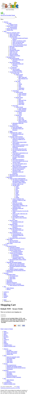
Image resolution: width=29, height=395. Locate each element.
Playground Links (14, 174)
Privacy (14, 387)
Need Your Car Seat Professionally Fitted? (17, 203)
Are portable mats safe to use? (19, 148)
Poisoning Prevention (15, 50)
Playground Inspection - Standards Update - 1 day (18, 257)
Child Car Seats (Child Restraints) (17, 178)
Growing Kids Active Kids (16, 71)
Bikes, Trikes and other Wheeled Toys (23, 78)
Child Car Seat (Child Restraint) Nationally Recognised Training (17, 264)
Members (4, 387)
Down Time (21, 89)
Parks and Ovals (22, 100)
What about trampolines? (18, 159)
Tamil (16, 193)
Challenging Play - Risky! (16, 132)
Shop (5, 286)
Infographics (9, 281)
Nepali (17, 192)
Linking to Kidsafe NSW (9, 346)
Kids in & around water (15, 242)
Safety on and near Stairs (18, 42)
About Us (6, 22)
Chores (20, 113)
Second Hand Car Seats (18, 216)
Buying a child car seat (17, 184)
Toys (19, 82)
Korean (17, 190)
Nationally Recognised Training (14, 262)
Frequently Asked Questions (16, 136)
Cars (19, 80)
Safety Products (10, 288)
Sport (19, 85)
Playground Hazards (14, 58)
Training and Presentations (16, 252)
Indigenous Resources (12, 282)
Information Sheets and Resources (18, 175)
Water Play (21, 101)
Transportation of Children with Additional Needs (19, 206)
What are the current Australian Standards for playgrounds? (19, 167)
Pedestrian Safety (14, 224)
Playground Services (11, 246)
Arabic (17, 186)
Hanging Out (18, 115)
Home (5, 299)
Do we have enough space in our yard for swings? (20, 161)
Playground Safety (11, 57)
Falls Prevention (13, 36)
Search (5, 297)
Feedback (6, 296)
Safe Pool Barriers (14, 240)
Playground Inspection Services (17, 248)
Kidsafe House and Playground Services (16, 270)
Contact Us (6, 291)
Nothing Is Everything (15, 55)
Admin (7, 387)
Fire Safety (12, 47)
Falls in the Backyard (17, 43)
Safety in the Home (14, 34)
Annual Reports (13, 27)
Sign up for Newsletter (6, 15)
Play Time (17, 81)
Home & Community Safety (13, 32)
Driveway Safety (13, 220)
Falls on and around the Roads (19, 44)
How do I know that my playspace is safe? (18, 169)
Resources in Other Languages (14, 284)
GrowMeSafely (13, 67)
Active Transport (22, 93)
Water (19, 86)
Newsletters (9, 279)
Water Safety (10, 239)
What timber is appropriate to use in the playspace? (20, 153)
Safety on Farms (13, 53)
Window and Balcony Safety (19, 40)
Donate (13, 15)
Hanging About (19, 97)
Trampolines (21, 88)
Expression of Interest (15, 247)
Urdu (16, 196)
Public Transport (22, 94)
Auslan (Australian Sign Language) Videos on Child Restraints (19, 200)
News (5, 293)
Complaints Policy (8, 345)
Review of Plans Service (15, 250)
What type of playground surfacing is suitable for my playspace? (18, 139)
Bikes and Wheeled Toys (15, 228)
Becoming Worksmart (20, 111)
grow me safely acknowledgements (16, 70)
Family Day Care (14, 51)
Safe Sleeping (13, 49)
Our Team (9, 23)
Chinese (17, 188)
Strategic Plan (10, 30)
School (20, 112)
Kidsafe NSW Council (12, 26)
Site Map (18, 387)
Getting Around (19, 74)
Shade (11, 131)
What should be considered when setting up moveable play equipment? (20, 146)
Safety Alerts (10, 243)
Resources (6, 273)
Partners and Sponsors (12, 28)
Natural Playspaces (14, 126)
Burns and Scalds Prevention (16, 46)
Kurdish (17, 194)
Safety (5, 31)
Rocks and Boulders (17, 127)
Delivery (9, 289)
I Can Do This (15, 73)
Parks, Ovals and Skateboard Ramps (22, 121)
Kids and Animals (14, 54)
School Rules (15, 90)
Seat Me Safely (16, 185)
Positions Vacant (13, 24)
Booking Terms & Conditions (16, 269)
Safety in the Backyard (15, 35)
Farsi (16, 189)
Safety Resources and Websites (17, 285)
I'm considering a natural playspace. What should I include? (18, 157)
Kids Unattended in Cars (15, 232)
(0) (4, 14)
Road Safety (9, 177)
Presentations (15, 255)
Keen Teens (15, 105)
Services (6, 244)
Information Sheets (11, 274)
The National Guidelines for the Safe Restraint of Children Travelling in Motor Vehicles (19, 181)
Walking (20, 76)
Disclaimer (11, 387)
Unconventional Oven (17, 234)
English (17, 197)
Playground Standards (15, 62)
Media (5, 294)
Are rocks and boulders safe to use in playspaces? (19, 164)
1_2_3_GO (15, 66)
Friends (20, 84)
